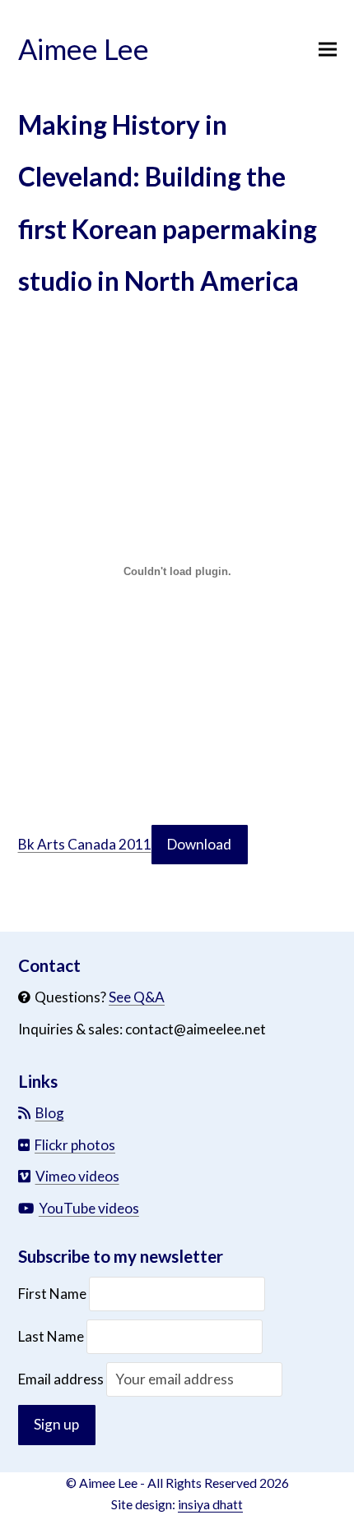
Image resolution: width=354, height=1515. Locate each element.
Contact (49, 965)
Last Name (51, 1336)
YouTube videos (89, 1208)
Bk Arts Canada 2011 (84, 844)
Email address (62, 1379)
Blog (49, 1112)
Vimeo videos (77, 1176)
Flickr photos (75, 1145)
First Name (53, 1293)
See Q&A (137, 997)
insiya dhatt (210, 1504)
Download (199, 844)
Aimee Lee (83, 49)
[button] (328, 50)
